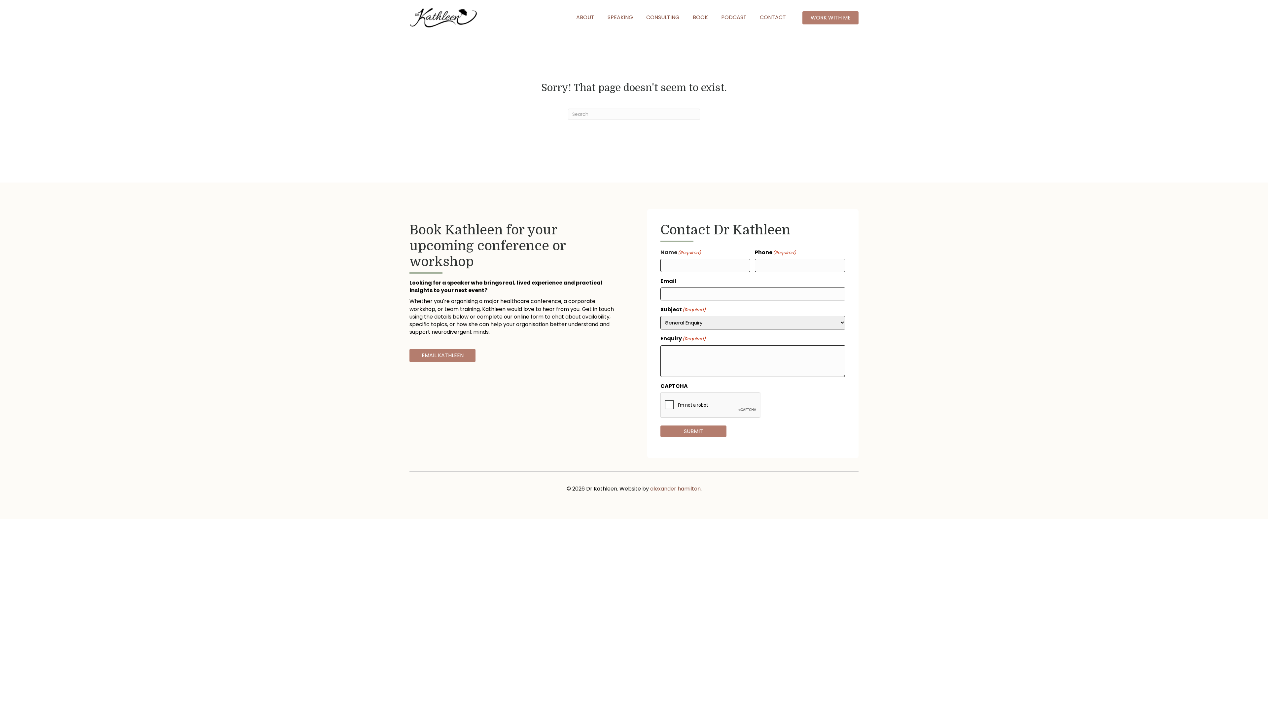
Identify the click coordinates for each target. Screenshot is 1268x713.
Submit (693, 431)
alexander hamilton (675, 488)
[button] (830, 17)
